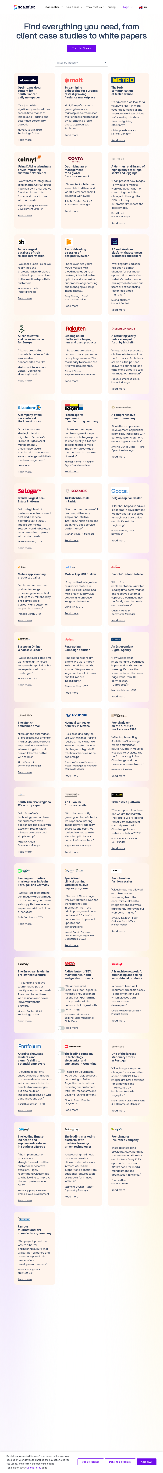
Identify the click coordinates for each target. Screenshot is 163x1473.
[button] (53, 7)
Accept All (146, 1461)
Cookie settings (90, 1461)
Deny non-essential (120, 1461)
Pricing (112, 7)
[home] (25, 7)
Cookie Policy (33, 1467)
